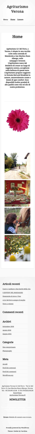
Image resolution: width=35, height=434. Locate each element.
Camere (20, 19)
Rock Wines (17, 393)
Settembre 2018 (8, 326)
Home (12, 19)
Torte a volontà (8, 304)
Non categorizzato (9, 347)
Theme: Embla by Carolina (17, 431)
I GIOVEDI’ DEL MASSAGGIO (13, 293)
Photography (7, 351)
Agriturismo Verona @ (17, 395)
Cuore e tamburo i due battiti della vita (16, 289)
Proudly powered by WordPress (17, 428)
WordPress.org (8, 375)
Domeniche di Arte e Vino (12, 296)
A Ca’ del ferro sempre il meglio (14, 300)
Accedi (5, 364)
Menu (5, 19)
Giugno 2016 (7, 334)
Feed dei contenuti (9, 368)
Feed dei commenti (9, 372)
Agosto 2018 (7, 330)
